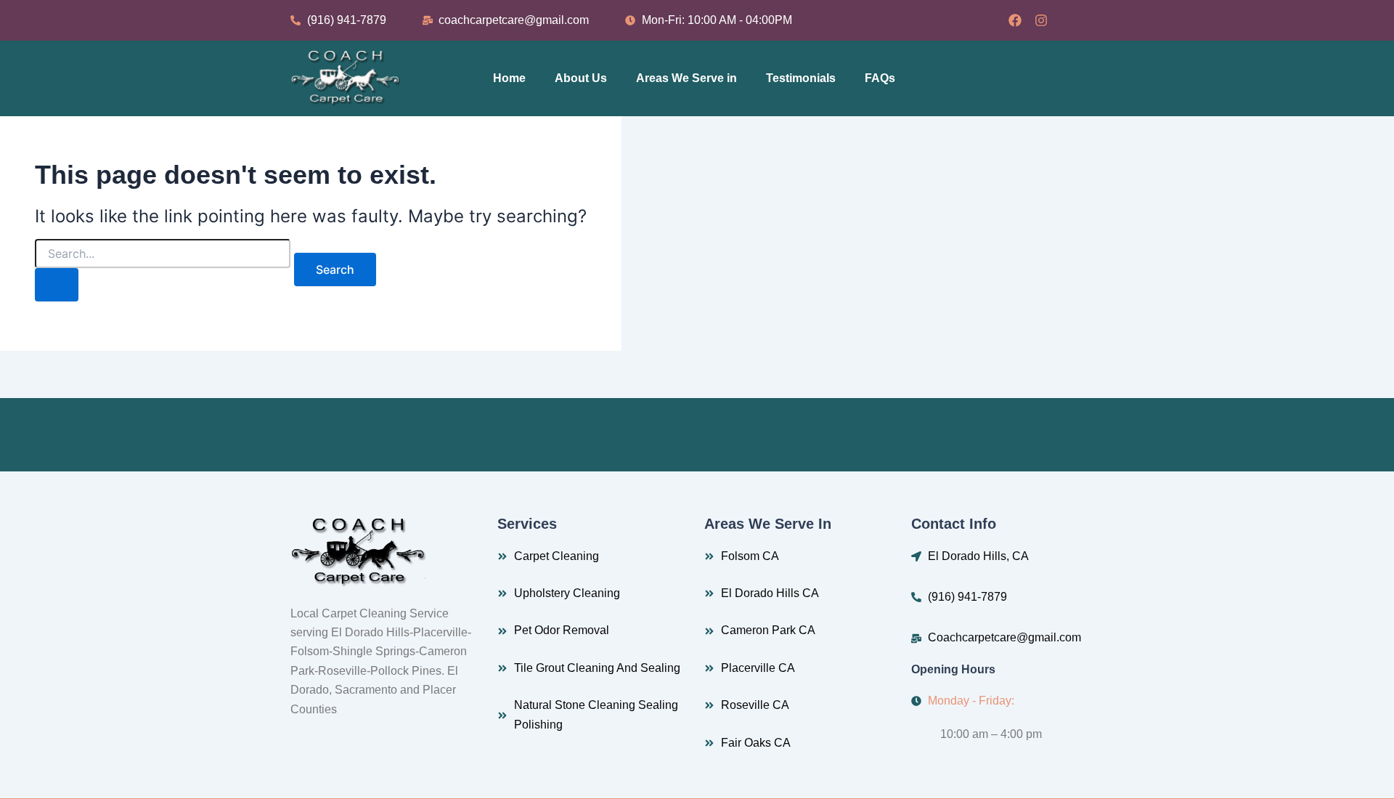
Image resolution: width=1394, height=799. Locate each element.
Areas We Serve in (686, 78)
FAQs (880, 78)
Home (509, 78)
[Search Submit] (56, 284)
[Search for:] (162, 270)
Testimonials (801, 78)
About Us (581, 78)
